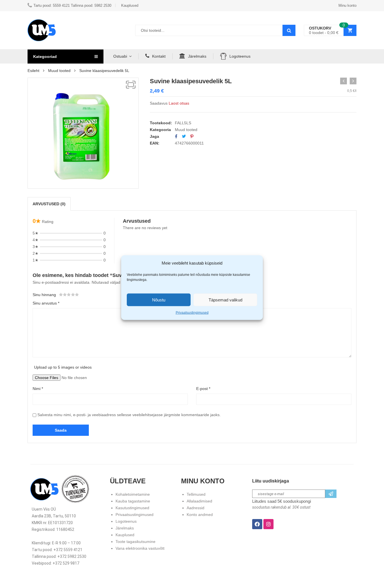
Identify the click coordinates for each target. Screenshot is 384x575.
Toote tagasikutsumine (135, 541)
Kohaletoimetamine (133, 494)
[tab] (49, 204)
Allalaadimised (199, 501)
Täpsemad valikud (225, 299)
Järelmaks (197, 56)
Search (289, 30)
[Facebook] (176, 136)
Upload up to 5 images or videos (63, 367)
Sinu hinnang (44, 294)
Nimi (38, 388)
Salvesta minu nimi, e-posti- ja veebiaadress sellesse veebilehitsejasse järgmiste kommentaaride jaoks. (129, 414)
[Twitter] (184, 136)
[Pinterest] (191, 136)
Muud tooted (59, 70)
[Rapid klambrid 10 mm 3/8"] (353, 81)
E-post (203, 388)
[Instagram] (268, 524)
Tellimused (196, 494)
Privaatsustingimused (192, 313)
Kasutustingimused (132, 508)
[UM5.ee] (42, 30)
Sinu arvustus (46, 303)
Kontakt (159, 56)
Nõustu (158, 299)
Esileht (33, 70)
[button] (130, 85)
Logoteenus (239, 56)
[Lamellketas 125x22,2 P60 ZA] (343, 81)
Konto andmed (200, 514)
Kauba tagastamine (133, 501)
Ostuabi (120, 56)
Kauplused (125, 535)
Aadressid (195, 508)
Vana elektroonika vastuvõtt (140, 548)
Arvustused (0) (49, 204)
